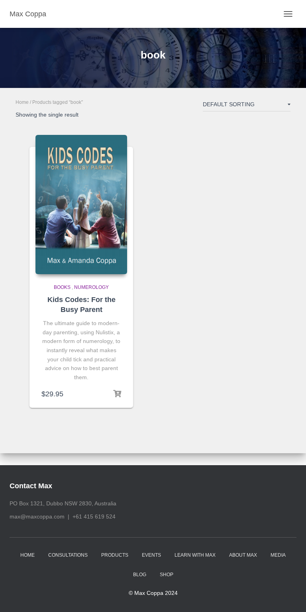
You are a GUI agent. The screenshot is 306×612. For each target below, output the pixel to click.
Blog (139, 574)
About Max (243, 555)
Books (62, 287)
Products (114, 555)
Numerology (91, 287)
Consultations (68, 555)
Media (278, 555)
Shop (166, 574)
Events (151, 555)
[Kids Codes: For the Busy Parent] (81, 204)
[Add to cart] (117, 394)
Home (22, 102)
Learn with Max (195, 555)
